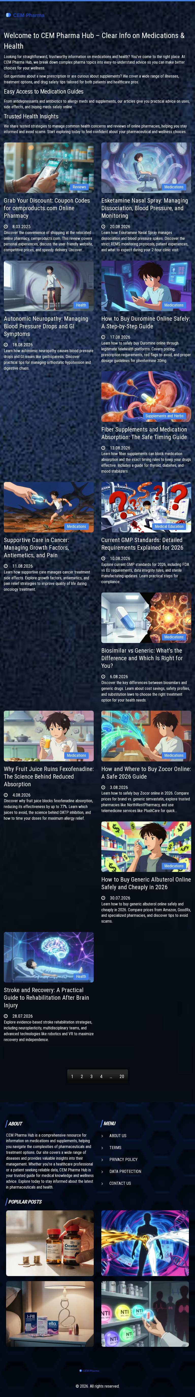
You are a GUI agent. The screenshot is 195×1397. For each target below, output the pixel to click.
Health (81, 305)
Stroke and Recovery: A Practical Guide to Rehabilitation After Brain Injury (46, 998)
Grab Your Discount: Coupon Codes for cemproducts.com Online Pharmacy (47, 208)
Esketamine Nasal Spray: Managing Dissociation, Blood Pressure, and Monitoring (144, 208)
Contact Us (120, 1183)
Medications (174, 187)
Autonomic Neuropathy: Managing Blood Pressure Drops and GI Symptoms (46, 326)
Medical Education (169, 526)
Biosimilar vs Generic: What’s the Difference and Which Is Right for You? (142, 658)
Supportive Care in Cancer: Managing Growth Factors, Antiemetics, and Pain (36, 547)
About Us (117, 1135)
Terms (115, 1147)
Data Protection (125, 1171)
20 (122, 1076)
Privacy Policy (123, 1159)
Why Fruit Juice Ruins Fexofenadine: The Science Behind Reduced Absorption (49, 776)
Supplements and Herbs (164, 416)
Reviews (79, 187)
